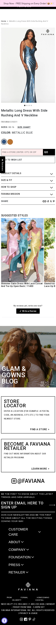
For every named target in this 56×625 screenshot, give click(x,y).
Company (17, 550)
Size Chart (24, 127)
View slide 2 (27, 105)
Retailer (17, 572)
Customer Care (18, 531)
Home (3, 21)
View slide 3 (29, 105)
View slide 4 (31, 105)
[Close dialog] (53, 3)
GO (46, 152)
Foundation (20, 557)
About (14, 542)
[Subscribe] (52, 505)
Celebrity (16, 600)
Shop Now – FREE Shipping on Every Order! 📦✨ (28, 3)
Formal (24, 597)
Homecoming (43, 597)
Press (14, 565)
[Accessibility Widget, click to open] (4, 620)
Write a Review (31, 312)
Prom (9, 597)
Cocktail (39, 600)
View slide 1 (24, 105)
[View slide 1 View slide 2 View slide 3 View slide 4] (28, 65)
